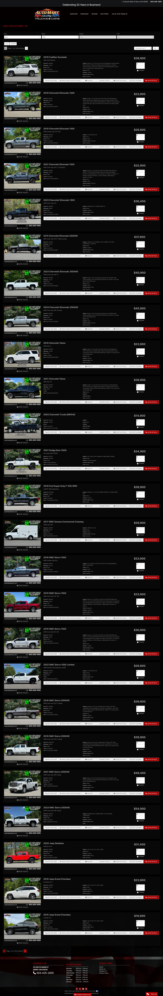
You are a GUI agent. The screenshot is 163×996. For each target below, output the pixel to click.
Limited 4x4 (47, 918)
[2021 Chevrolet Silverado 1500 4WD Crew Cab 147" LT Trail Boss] (22, 177)
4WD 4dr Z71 (47, 382)
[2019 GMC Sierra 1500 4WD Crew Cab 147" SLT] (22, 606)
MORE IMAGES (23, 85)
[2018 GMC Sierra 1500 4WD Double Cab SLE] (22, 570)
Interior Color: (86, 74)
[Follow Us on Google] (86, 989)
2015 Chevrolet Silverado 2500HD (60, 236)
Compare (141, 70)
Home (101, 967)
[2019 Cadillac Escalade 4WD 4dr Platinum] (22, 70)
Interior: (85, 72)
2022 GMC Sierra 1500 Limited (58, 664)
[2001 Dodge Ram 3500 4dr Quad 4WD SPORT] (22, 463)
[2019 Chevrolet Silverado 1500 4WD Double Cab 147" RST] (22, 141)
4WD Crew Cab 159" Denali (52, 775)
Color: (84, 70)
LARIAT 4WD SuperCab (50, 489)
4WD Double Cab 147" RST (52, 131)
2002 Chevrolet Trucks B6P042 (59, 414)
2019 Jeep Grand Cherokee (57, 879)
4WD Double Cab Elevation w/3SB (54, 667)
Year (5, 34)
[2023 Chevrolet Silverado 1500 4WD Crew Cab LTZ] (22, 212)
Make (43, 34)
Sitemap (84, 991)
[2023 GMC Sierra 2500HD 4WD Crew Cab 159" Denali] (22, 820)
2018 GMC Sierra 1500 (54, 557)
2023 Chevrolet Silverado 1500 (59, 200)
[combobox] (22, 37)
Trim (118, 34)
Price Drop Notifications (70, 80)
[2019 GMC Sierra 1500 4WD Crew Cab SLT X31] (22, 641)
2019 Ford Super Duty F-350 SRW (60, 486)
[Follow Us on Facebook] (77, 989)
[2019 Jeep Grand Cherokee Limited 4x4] (22, 927)
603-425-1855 (156, 2)
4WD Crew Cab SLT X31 (51, 632)
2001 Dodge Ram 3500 (55, 450)
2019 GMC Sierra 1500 (54, 593)
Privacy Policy (103, 973)
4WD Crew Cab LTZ (49, 203)
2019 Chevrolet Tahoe (54, 343)
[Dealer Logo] (47, 14)
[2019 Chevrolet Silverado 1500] (22, 105)
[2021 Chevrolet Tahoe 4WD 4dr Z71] (22, 391)
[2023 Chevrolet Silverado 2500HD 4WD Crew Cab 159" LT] (22, 284)
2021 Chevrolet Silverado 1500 (58, 164)
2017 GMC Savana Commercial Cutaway (63, 521)
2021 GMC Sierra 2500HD (56, 772)
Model (81, 34)
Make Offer (105, 80)
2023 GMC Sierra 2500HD (56, 807)
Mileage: (45, 65)
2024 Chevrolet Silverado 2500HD (60, 307)
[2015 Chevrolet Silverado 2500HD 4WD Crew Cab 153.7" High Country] (22, 248)
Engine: (85, 63)
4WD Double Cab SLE (50, 560)
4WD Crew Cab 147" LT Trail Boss (54, 167)
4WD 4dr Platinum (49, 60)
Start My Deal (120, 80)
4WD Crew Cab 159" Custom (52, 310)
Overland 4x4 (47, 882)
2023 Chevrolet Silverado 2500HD (60, 271)
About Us (102, 969)
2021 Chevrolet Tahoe (54, 379)
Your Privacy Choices (91, 991)
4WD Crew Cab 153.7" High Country (55, 239)
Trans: (45, 69)
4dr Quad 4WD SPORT (50, 453)
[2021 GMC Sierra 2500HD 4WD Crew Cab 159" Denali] (22, 784)
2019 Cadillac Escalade (55, 57)
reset (12, 44)
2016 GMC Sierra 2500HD (56, 700)
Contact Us (103, 971)
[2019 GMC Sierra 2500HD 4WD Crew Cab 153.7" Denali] (22, 749)
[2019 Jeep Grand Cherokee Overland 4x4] (22, 891)
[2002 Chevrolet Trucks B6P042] (22, 427)
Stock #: (45, 63)
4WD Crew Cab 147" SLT (51, 596)
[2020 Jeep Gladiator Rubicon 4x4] (22, 856)
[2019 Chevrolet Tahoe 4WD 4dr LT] (22, 355)
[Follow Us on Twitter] (80, 989)
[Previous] (5, 48)
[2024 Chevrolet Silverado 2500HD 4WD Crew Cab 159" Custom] (22, 320)
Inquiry (90, 80)
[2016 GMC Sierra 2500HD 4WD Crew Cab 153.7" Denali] (22, 713)
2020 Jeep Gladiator (53, 843)
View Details (152, 80)
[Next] (26, 48)
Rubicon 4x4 (47, 846)
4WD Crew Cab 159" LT (51, 274)
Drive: (45, 67)
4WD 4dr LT (47, 346)
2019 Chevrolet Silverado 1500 (59, 93)
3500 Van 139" (48, 525)
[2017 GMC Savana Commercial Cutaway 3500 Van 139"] (22, 534)
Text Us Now (136, 80)
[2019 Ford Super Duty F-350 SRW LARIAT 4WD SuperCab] (22, 498)
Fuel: (84, 76)
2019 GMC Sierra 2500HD (56, 736)
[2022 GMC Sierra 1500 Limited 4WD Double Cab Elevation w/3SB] (22, 677)
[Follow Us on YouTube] (83, 989)
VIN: (44, 71)
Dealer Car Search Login (70, 991)
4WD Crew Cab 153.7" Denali (52, 703)
